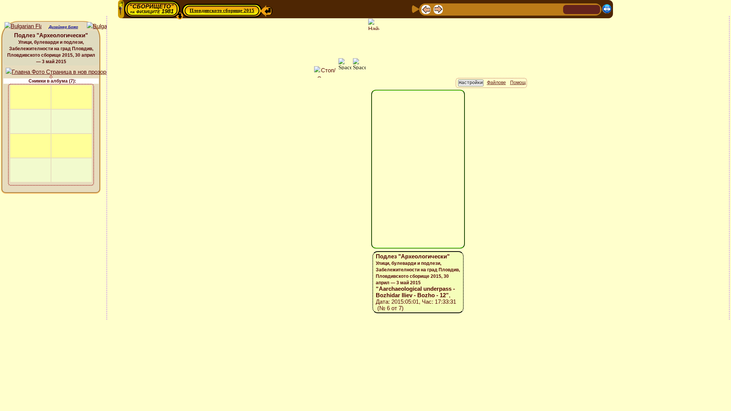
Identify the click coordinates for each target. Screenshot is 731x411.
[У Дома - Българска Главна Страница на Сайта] (581, 9)
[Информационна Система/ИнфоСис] (476, 9)
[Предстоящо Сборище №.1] (463, 9)
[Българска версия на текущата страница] (105, 26)
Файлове (496, 82)
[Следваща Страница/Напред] (438, 9)
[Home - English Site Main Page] (594, 9)
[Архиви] (512, 9)
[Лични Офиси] (488, 9)
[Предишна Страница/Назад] (426, 9)
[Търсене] (556, 9)
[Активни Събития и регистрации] (500, 9)
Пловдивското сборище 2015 (222, 10)
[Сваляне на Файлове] (525, 9)
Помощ (518, 82)
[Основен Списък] (450, 9)
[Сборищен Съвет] (540, 9)
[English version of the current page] (23, 26)
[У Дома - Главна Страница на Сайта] (569, 9)
